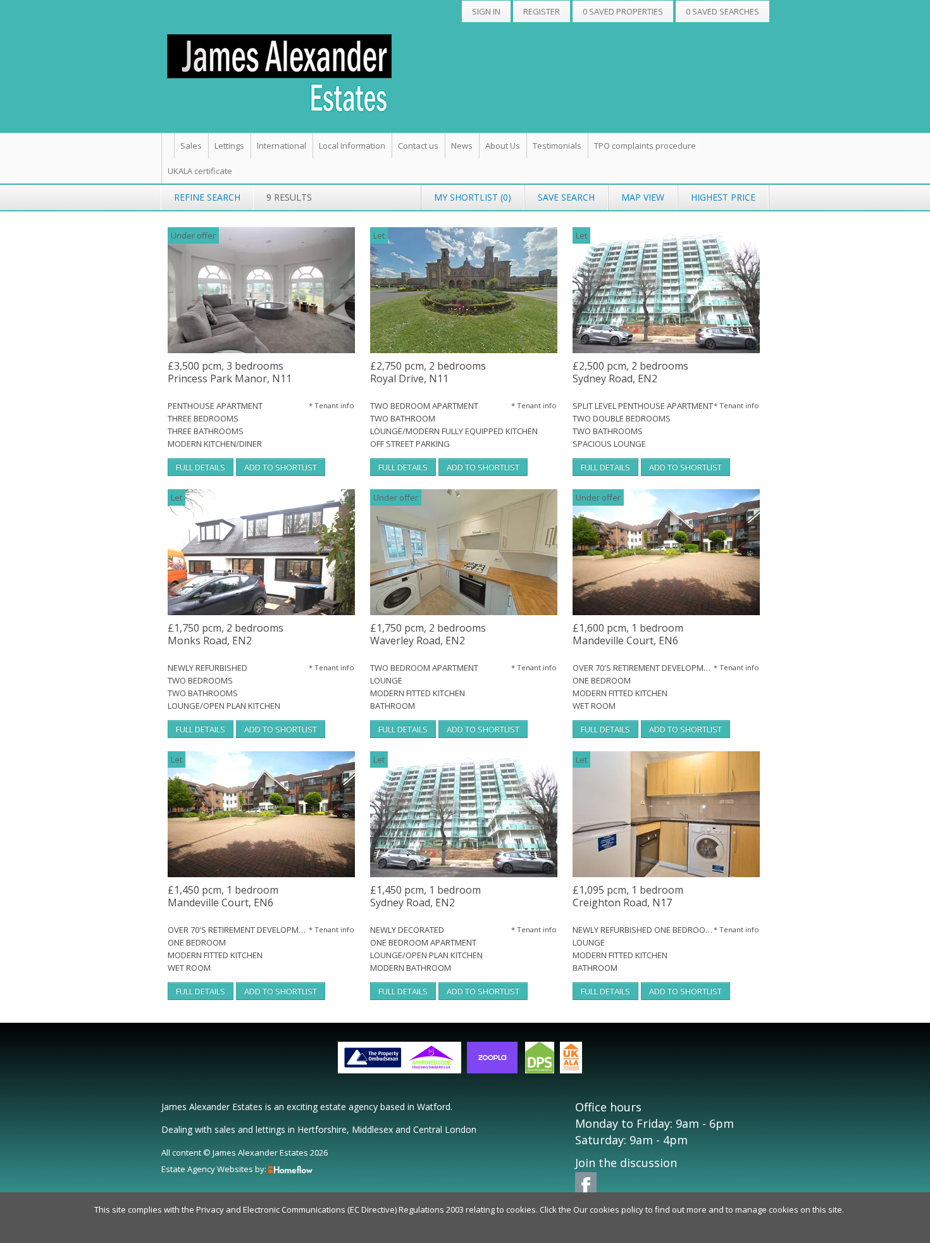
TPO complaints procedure (645, 145)
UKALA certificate (200, 171)
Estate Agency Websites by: (213, 1169)
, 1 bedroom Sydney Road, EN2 (425, 896)
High (723, 197)
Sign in (486, 11)
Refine (207, 197)
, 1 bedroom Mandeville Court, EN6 (628, 634)
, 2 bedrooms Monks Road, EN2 (225, 634)
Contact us (418, 145)
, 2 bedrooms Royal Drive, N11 (428, 372)
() (472, 197)
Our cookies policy (609, 1209)
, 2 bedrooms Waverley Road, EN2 (428, 634)
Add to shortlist (280, 467)
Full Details (200, 467)
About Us (502, 145)
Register (541, 11)
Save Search (566, 197)
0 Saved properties (623, 11)
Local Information (352, 145)
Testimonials (557, 145)
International (281, 145)
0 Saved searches (722, 11)
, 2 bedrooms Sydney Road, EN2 (630, 372)
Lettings (229, 145)
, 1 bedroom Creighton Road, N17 (628, 896)
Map (642, 197)
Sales (191, 145)
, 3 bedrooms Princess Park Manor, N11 (230, 372)
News (462, 145)
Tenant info (331, 405)
